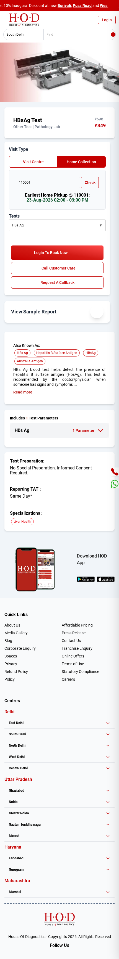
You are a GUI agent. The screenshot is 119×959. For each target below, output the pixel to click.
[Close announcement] (113, 5)
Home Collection (81, 162)
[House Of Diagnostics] (59, 919)
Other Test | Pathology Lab (36, 127)
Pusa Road (82, 5)
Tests (14, 216)
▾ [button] (101, 225)
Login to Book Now (51, 252)
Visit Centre (33, 162)
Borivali (64, 5)
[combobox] (21, 34)
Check (90, 182)
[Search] (113, 34)
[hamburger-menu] (5, 21)
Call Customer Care (59, 268)
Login (107, 20)
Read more (22, 392)
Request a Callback (57, 282)
